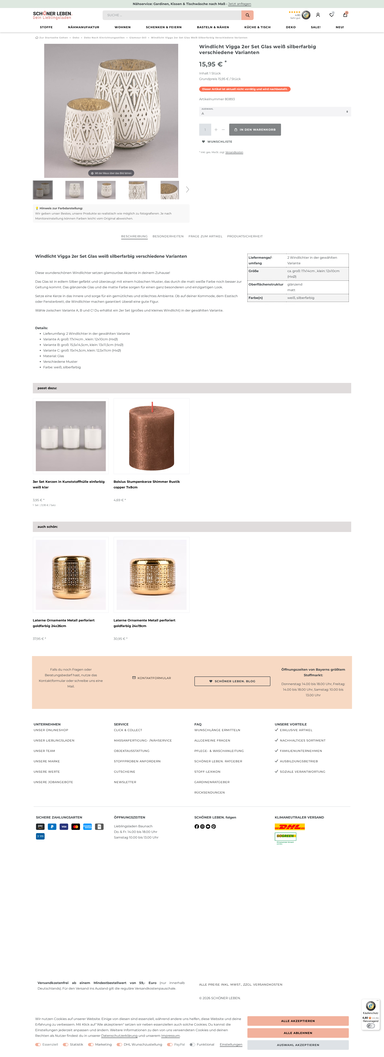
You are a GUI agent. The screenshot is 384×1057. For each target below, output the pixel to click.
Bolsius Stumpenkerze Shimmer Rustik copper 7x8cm (147, 484)
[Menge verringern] (223, 130)
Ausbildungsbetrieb (299, 761)
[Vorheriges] (47, 110)
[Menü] (377, 1001)
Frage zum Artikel (205, 236)
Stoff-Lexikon (207, 771)
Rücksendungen (209, 792)
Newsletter (125, 782)
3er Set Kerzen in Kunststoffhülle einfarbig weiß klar (69, 484)
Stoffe (46, 27)
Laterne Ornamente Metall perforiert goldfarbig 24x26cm (64, 623)
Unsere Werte (47, 771)
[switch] (371, 1025)
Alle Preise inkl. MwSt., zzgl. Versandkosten (241, 984)
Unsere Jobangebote (53, 782)
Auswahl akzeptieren (298, 1045)
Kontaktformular (154, 678)
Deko (291, 27)
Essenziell (50, 1044)
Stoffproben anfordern (137, 761)
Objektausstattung (132, 751)
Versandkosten (234, 152)
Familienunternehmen (301, 751)
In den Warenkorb (258, 129)
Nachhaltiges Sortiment (303, 740)
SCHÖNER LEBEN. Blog (235, 681)
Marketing (103, 1044)
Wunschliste (219, 141)
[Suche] (247, 15)
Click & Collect (128, 730)
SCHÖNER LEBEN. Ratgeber (218, 761)
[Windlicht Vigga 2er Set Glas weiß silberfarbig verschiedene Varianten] (43, 190)
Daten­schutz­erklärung (119, 1036)
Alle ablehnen (298, 1033)
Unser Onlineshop (51, 730)
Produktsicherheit (245, 236)
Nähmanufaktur (83, 27)
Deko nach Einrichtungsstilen (104, 37)
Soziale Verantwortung (302, 771)
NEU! (340, 27)
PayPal (179, 1044)
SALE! (316, 27)
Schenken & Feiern (164, 27)
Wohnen (123, 27)
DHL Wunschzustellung (143, 1044)
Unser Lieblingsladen (54, 740)
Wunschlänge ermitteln (217, 730)
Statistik (76, 1044)
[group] (70, 436)
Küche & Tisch (257, 27)
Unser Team (44, 751)
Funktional (205, 1044)
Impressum (170, 1036)
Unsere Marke (47, 761)
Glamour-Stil (137, 37)
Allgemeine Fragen (212, 740)
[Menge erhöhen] (216, 130)
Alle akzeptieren (298, 1021)
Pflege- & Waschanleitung (219, 751)
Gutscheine (124, 771)
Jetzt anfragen (239, 4)
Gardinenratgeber (212, 782)
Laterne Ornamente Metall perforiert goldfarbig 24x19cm (144, 623)
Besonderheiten (168, 236)
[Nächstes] (175, 110)
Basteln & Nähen (213, 27)
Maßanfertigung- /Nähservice (143, 740)
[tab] (134, 236)
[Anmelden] (318, 15)
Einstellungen (231, 1044)
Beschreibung (134, 236)
